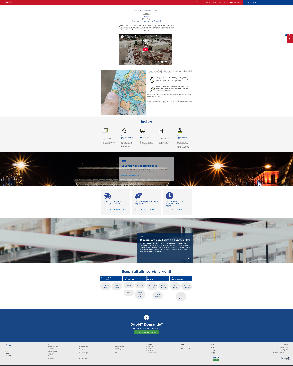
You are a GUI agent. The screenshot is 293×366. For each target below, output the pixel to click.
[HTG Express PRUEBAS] (8, 2)
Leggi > (188, 258)
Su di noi (150, 344)
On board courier (51, 358)
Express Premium (51, 353)
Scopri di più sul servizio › (174, 209)
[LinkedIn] (253, 2)
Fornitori (7, 353)
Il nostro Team (150, 348)
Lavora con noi (9, 355)
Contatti (183, 346)
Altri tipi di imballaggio (120, 349)
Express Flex (50, 354)
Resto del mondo (85, 352)
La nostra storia (150, 350)
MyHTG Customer (185, 348)
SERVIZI (136, 10)
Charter (49, 357)
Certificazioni (150, 354)
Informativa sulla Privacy (284, 347)
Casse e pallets (118, 348)
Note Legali (286, 344)
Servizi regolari (84, 358)
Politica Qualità (285, 349)
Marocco (83, 349)
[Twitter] (251, 2)
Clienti (6, 351)
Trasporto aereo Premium (52, 355)
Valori (182, 344)
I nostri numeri (150, 346)
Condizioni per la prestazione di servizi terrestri (280, 352)
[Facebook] (248, 2)
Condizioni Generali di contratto (282, 350)
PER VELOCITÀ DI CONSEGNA (149, 10)
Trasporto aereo (51, 349)
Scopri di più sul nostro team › (144, 209)
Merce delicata (84, 357)
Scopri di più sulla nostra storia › (114, 209)
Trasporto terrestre (51, 348)
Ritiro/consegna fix (85, 355)
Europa (83, 348)
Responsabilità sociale (152, 352)
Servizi (48, 344)
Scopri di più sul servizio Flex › (131, 175)
